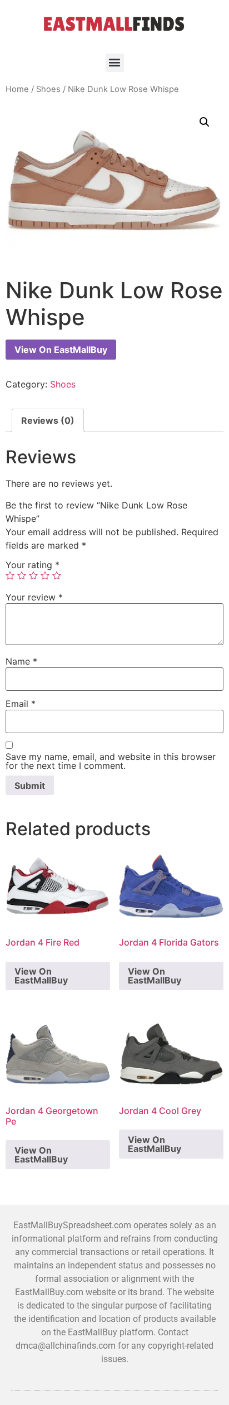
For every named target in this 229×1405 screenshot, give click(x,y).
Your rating (32, 564)
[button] (115, 63)
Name (21, 661)
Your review (34, 597)
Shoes (48, 89)
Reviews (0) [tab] (47, 420)
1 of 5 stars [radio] (10, 575)
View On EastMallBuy (60, 349)
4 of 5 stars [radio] (45, 575)
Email (21, 703)
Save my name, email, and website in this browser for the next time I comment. (111, 761)
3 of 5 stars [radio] (33, 575)
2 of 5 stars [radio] (21, 575)
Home (17, 89)
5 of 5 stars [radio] (56, 575)
